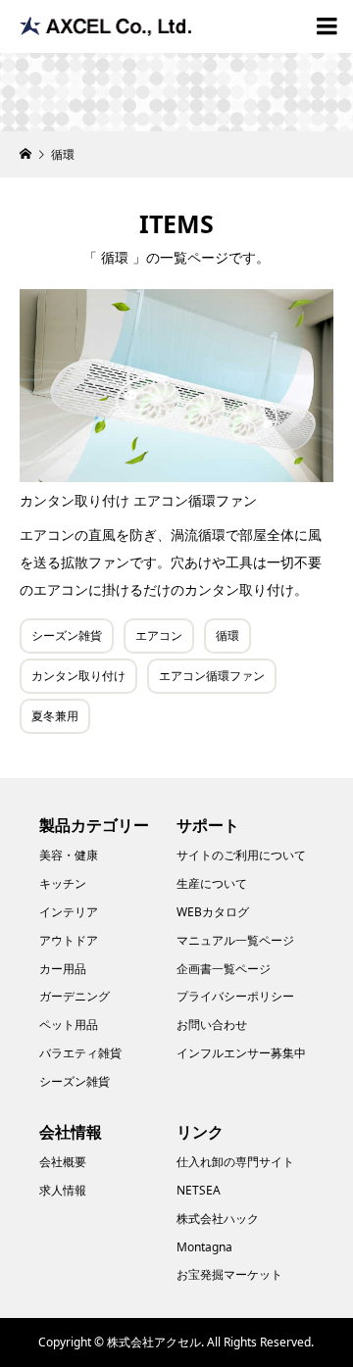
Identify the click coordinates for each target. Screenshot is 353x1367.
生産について (211, 883)
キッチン (62, 883)
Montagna (204, 1247)
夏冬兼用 (54, 716)
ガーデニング (74, 996)
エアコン (158, 635)
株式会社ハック (217, 1218)
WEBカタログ (212, 911)
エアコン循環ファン (212, 675)
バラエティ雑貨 (80, 1053)
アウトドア (68, 940)
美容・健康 (68, 855)
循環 (227, 635)
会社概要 (62, 1161)
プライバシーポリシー (235, 996)
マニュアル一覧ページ (235, 940)
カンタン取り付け (78, 675)
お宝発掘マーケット (229, 1274)
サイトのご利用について (241, 855)
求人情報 (62, 1190)
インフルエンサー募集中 (241, 1053)
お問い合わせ (211, 1024)
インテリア (68, 911)
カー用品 (62, 968)
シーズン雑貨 (66, 635)
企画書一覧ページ (223, 968)
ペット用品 (68, 1024)
